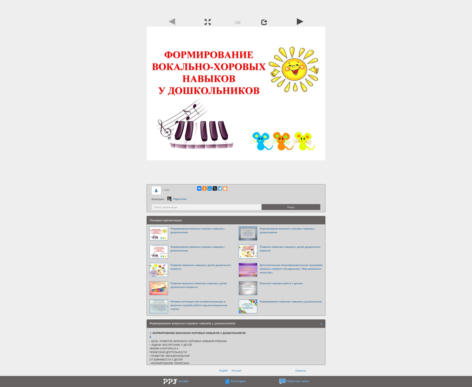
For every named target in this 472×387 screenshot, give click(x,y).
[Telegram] (220, 188)
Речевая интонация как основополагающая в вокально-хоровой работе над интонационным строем (199, 305)
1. (151, 333)
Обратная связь (297, 381)
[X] (215, 188)
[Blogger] (225, 188)
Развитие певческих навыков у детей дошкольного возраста (290, 248)
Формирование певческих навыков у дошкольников (291, 301)
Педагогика (179, 199)
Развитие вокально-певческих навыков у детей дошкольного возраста (199, 285)
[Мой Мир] (209, 188)
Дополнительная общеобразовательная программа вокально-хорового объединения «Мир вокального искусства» (291, 268)
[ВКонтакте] (199, 188)
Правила (300, 370)
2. (151, 336)
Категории (238, 381)
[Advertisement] (236, 8)
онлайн (183, 381)
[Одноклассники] (204, 188)
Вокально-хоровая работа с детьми (281, 283)
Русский (236, 370)
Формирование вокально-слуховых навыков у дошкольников (287, 230)
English (223, 370)
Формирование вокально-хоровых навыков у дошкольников (198, 230)
